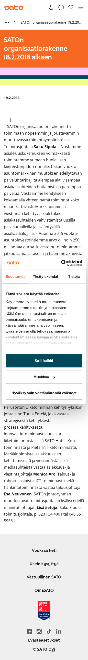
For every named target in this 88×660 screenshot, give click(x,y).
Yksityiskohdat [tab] (45, 276)
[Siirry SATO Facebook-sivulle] (29, 631)
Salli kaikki (44, 361)
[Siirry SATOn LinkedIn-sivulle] (59, 631)
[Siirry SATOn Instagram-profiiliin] (39, 631)
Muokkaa (41, 377)
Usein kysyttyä (44, 563)
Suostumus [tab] (15, 276)
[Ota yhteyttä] (61, 7)
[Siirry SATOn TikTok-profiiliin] (49, 631)
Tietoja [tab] (74, 276)
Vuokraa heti (44, 550)
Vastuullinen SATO (44, 577)
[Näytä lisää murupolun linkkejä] (7, 22)
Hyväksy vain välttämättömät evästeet (44, 393)
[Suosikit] (71, 7)
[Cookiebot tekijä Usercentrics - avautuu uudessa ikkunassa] (62, 263)
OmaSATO (44, 590)
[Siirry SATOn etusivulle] (13, 7)
